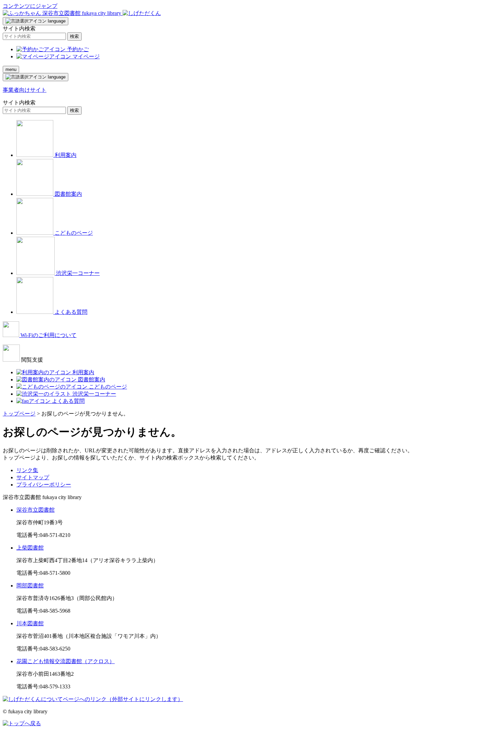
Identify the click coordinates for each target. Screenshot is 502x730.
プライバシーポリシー (43, 484)
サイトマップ (32, 477)
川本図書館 (30, 623)
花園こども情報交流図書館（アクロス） (65, 661)
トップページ (19, 414)
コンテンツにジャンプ (30, 6)
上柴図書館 (30, 548)
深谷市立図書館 (35, 510)
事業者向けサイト (24, 90)
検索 (74, 36)
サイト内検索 (19, 28)
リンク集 (27, 470)
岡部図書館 (30, 585)
